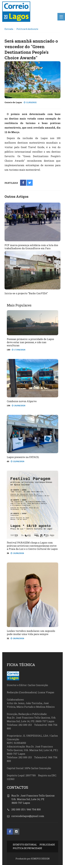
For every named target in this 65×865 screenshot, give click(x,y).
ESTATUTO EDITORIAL (25, 844)
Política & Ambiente (27, 29)
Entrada (9, 29)
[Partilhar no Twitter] (29, 183)
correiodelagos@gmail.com (27, 816)
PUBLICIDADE (47, 844)
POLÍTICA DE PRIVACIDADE (27, 848)
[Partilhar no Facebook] (23, 183)
